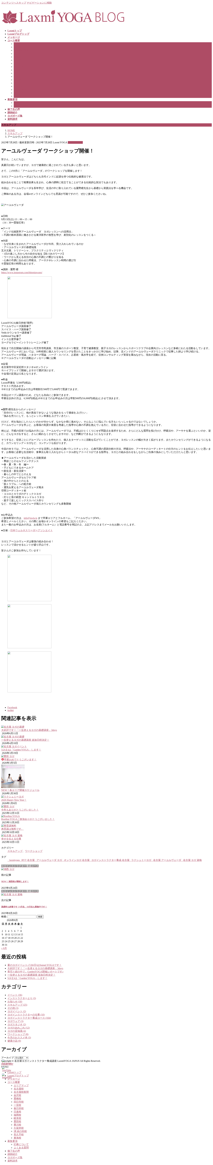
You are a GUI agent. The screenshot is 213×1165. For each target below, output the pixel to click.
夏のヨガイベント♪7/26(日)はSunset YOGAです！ (34, 965)
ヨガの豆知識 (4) (16, 1031)
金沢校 (17, 53)
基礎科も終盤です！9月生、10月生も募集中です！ (24, 907)
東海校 (17, 96)
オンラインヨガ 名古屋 (77, 860)
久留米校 (19, 86)
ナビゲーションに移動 (39, 2)
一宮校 (17, 63)
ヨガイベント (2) (16, 1011)
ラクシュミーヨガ (141, 860)
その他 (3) (12, 1008)
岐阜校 (17, 76)
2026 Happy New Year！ (14, 800)
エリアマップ (21, 43)
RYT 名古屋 (28, 860)
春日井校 (19, 66)
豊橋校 (17, 57)
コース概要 (13, 1082)
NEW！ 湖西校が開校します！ (15, 881)
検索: (4, 916)
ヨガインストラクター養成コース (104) (29, 1018)
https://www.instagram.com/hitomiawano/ (21, 272)
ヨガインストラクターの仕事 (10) (26, 1014)
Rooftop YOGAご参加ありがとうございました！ (28, 819)
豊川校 (17, 83)
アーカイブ (7, 1057)
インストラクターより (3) (21, 998)
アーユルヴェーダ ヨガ (49, 860)
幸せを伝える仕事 (11, 838)
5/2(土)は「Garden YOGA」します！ (21, 749)
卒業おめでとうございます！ (20, 759)
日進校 (17, 70)
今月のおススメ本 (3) (19, 1037)
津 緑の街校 (20, 89)
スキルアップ (75, 142)
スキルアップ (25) (17, 1004)
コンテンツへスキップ (13, 2)
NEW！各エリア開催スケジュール (20, 790)
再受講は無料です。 (12, 829)
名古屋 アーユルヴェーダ (167, 860)
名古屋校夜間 (21, 50)
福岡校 (17, 73)
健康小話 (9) (14, 1040)
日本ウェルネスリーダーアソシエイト (31, 530)
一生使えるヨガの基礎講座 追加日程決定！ (25, 740)
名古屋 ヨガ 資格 (192, 860)
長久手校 (19, 93)
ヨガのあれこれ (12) (18, 1027)
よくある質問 (21, 106)
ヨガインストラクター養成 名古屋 (110, 860)
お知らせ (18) (14, 1001)
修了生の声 (13, 1151)
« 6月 (4, 948)
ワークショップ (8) (17, 1034)
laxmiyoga (14, 860)
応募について (21, 102)
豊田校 (17, 79)
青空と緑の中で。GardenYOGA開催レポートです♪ (35, 971)
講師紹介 (12, 1154)
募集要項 (12, 1141)
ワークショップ (33, 851)
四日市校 (19, 60)
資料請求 (12, 1160)
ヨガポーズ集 (14, 1157)
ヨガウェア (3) (15, 1021)
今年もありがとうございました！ (20, 809)
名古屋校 (19, 47)
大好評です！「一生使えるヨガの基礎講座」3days (29, 730)
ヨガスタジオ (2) (16, 1024)
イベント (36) (14, 995)
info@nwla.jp (30, 518)
